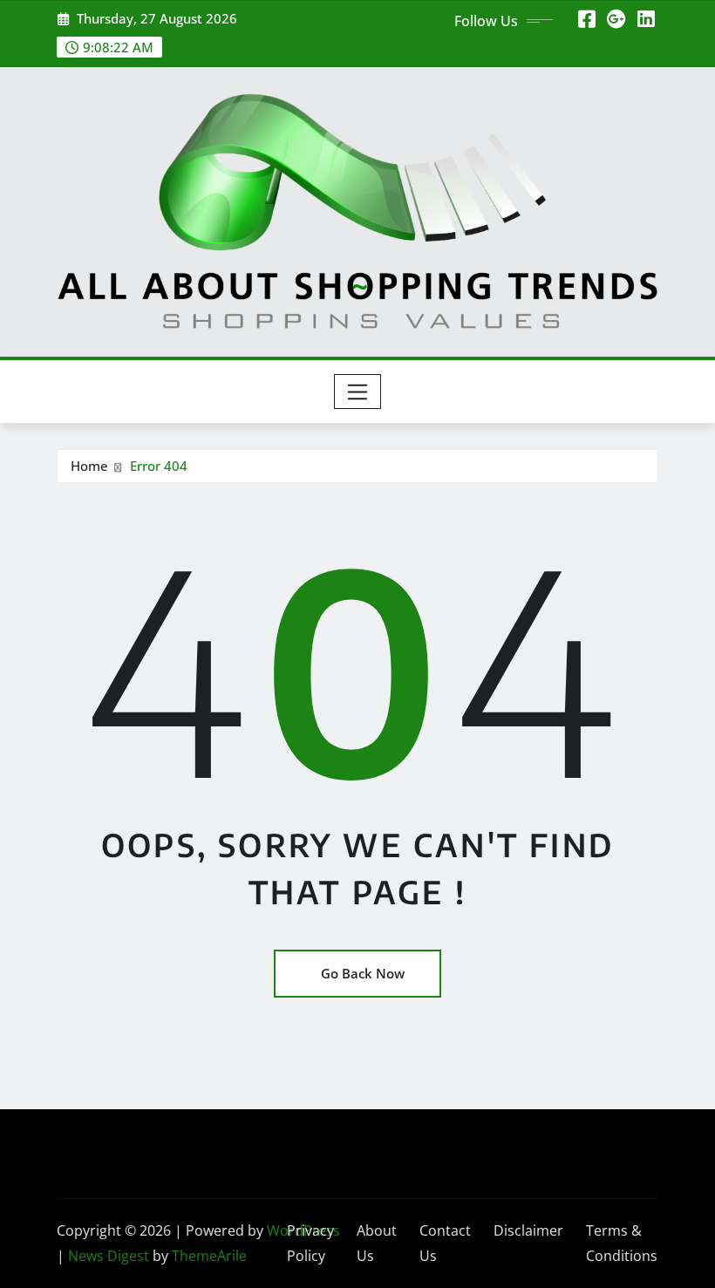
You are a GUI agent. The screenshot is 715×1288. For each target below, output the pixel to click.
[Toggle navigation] (358, 391)
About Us (377, 1243)
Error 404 (158, 465)
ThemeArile (209, 1255)
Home (89, 465)
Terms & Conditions (621, 1243)
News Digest (108, 1255)
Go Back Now (363, 973)
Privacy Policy (310, 1243)
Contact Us (445, 1243)
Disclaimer (528, 1230)
